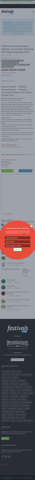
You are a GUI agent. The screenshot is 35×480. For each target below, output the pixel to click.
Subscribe (17, 249)
